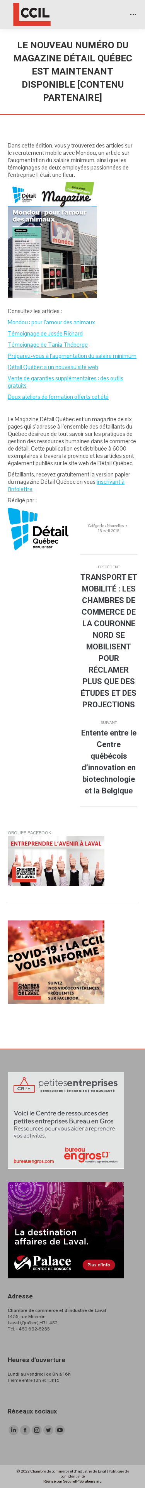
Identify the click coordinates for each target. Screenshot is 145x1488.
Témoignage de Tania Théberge (48, 344)
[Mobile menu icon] (133, 14)
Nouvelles (115, 525)
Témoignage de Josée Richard (45, 333)
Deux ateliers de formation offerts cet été (58, 396)
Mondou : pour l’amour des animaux (51, 322)
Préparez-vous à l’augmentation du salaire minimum (72, 355)
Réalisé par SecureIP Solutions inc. (72, 1481)
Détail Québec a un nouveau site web (53, 367)
